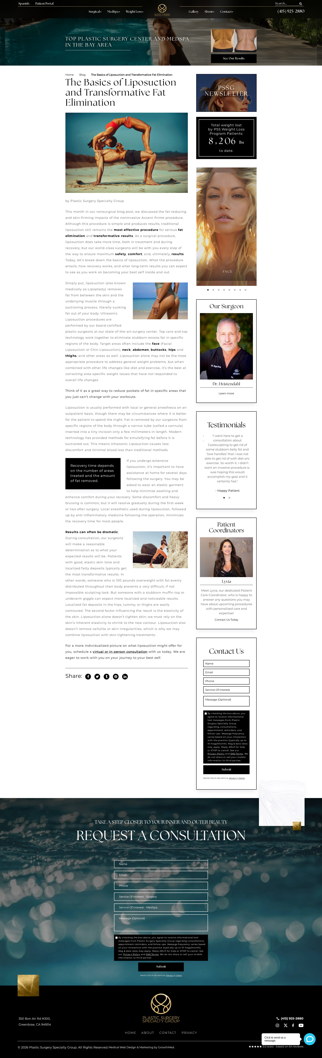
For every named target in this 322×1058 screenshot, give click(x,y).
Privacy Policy (216, 753)
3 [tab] (218, 290)
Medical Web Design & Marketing (131, 1047)
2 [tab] (213, 290)
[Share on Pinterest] (115, 676)
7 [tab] (240, 290)
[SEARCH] (300, 3)
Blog (82, 74)
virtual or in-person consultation (120, 652)
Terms (241, 778)
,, (35, 1021)
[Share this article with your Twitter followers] (97, 676)
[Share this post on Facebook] (88, 676)
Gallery (194, 11)
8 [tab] (245, 290)
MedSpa (112, 11)
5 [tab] (229, 290)
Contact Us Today (226, 619)
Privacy (233, 778)
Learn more (226, 393)
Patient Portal (44, 3)
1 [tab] (208, 290)
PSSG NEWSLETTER (226, 91)
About (208, 11)
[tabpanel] (227, 226)
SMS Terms (236, 753)
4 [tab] (224, 290)
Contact (226, 11)
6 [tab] (234, 290)
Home (69, 74)
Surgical (94, 11)
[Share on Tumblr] (106, 676)
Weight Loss (134, 11)
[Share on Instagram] (125, 676)
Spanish (23, 3)
